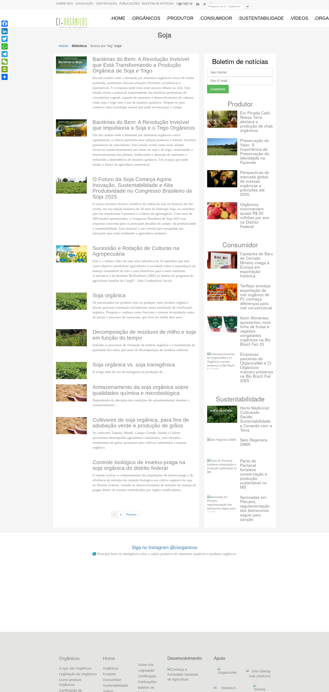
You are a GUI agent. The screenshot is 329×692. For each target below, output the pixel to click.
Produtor (240, 103)
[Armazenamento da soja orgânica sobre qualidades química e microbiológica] (71, 392)
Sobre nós (64, 3)
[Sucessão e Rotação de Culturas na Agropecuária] (71, 254)
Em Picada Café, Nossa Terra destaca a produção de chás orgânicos (256, 121)
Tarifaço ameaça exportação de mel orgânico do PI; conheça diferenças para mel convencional (256, 296)
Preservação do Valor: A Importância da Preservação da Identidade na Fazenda (254, 151)
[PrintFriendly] (4, 69)
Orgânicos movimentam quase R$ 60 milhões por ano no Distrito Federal (254, 215)
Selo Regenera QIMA (253, 442)
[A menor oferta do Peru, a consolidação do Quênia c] (190, 595)
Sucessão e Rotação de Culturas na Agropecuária (136, 251)
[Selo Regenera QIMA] (222, 446)
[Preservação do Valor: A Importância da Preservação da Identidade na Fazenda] (222, 146)
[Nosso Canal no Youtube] (197, 4)
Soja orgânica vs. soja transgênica (134, 365)
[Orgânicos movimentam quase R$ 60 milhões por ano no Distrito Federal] (222, 210)
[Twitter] (4, 39)
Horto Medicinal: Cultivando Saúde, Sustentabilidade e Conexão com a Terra (256, 419)
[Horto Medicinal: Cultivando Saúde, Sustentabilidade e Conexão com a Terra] (222, 414)
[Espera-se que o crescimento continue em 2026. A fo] (243, 601)
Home (63, 46)
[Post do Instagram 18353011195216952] (33, 576)
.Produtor (179, 18)
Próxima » (132, 514)
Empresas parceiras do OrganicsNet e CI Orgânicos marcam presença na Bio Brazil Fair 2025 (256, 367)
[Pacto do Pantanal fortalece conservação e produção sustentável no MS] (222, 467)
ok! (247, 6)
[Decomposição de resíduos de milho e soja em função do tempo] (71, 337)
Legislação (84, 3)
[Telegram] (4, 54)
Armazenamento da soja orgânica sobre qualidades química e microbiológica (140, 390)
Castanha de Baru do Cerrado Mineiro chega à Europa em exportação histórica (256, 264)
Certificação (106, 3)
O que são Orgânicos (75, 668)
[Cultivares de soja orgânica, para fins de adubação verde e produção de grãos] (71, 425)
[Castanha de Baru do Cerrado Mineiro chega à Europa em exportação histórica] (222, 260)
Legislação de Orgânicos (78, 674)
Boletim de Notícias (158, 3)
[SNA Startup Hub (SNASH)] (259, 673)
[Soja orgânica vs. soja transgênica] (71, 370)
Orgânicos (69, 658)
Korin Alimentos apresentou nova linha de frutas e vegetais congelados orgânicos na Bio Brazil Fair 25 (255, 331)
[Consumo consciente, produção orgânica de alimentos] (295, 580)
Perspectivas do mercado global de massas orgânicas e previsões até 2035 (254, 183)
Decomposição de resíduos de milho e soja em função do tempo (144, 335)
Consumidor (240, 244)
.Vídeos (299, 18)
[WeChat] (4, 61)
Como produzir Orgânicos (70, 682)
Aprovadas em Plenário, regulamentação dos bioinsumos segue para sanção (255, 508)
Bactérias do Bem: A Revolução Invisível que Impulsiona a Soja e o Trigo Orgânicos (144, 125)
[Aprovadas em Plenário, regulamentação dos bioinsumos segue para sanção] (222, 503)
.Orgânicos (145, 18)
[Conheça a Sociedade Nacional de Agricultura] (187, 674)
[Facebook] (192, 4)
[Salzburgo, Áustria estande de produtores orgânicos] (138, 576)
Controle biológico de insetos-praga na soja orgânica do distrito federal (139, 465)
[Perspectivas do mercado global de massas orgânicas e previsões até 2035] (222, 178)
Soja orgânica (109, 295)
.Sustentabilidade (261, 18)
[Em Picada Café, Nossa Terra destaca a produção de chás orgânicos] (222, 119)
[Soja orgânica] (71, 301)
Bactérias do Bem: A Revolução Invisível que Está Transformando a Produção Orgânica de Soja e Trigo (141, 65)
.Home (117, 18)
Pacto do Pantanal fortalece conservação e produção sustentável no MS (253, 474)
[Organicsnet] (227, 673)
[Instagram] (186, 4)
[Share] (4, 77)
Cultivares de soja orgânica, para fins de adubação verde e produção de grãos (141, 423)
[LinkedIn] (4, 31)
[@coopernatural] (86, 576)
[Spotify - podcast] (179, 4)
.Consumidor (215, 18)
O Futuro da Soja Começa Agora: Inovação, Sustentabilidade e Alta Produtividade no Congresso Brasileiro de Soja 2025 (142, 188)
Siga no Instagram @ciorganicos (164, 547)
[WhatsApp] (4, 46)
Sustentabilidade (240, 398)
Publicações (129, 3)
